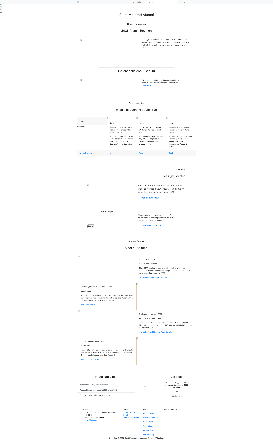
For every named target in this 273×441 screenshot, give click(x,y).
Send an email (177, 396)
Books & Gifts (148, 422)
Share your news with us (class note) (95, 395)
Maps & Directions (89, 420)
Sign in (186, 2)
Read (112, 153)
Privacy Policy (149, 430)
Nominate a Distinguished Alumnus (94, 385)
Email (125, 415)
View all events (86, 153)
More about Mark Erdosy (91, 305)
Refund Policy (148, 435)
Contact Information (131, 417)
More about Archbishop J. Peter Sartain (156, 332)
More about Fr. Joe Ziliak (91, 359)
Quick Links (137, 2)
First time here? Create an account (152, 225)
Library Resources (150, 417)
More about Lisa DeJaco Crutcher (153, 277)
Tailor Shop (147, 426)
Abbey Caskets (149, 413)
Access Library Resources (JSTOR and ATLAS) (99, 390)
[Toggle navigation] (194, 2)
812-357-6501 (129, 412)
